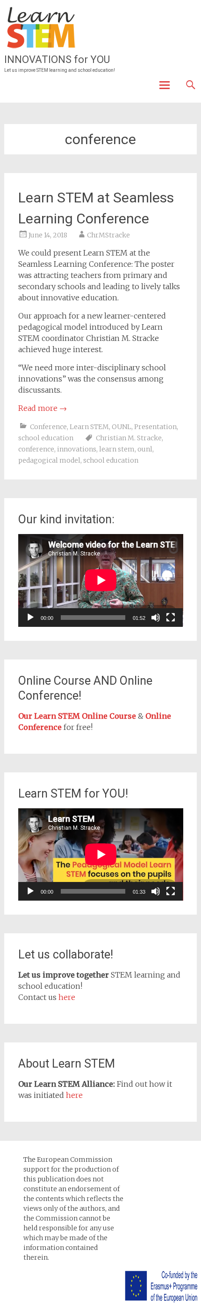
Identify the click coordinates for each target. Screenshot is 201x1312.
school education (45, 438)
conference (36, 449)
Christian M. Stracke (129, 438)
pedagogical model (49, 460)
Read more (42, 408)
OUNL (121, 427)
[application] (100, 580)
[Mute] (155, 617)
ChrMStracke (108, 235)
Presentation (155, 427)
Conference (48, 427)
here (66, 997)
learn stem (117, 449)
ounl (144, 449)
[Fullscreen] (170, 617)
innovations (76, 449)
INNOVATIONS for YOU (57, 59)
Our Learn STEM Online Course (77, 716)
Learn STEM (89, 427)
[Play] (30, 617)
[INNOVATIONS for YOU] (41, 28)
